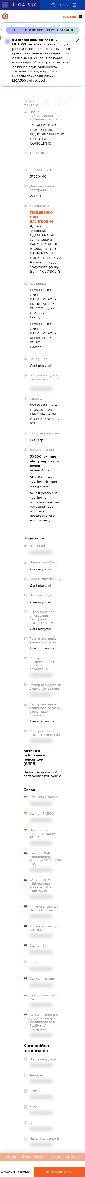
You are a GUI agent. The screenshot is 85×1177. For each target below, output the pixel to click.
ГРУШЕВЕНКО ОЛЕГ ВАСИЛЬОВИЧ (41, 217)
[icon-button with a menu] (80, 16)
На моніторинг (61, 1171)
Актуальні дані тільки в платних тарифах (42, 1157)
